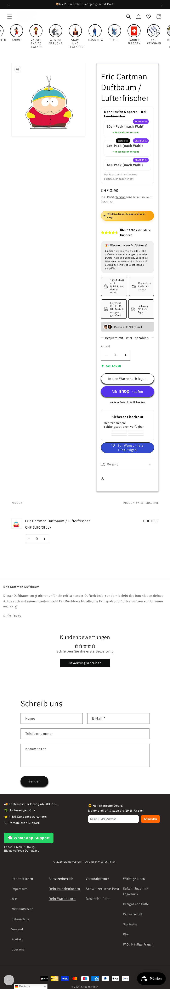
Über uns (17, 949)
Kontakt (17, 939)
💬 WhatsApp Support (29, 838)
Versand (120, 197)
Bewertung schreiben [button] (85, 663)
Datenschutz (20, 919)
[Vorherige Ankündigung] (8, 4)
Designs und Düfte (136, 904)
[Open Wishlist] (148, 17)
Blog (126, 934)
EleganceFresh (89, 986)
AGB (14, 899)
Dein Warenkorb (62, 898)
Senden (34, 781)
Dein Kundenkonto (64, 888)
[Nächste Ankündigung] (161, 4)
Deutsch (24, 986)
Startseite (130, 924)
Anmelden (150, 819)
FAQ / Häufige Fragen (138, 944)
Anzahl (105, 346)
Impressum (19, 889)
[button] (10, 17)
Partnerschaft (133, 914)
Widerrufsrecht (22, 909)
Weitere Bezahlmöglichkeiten (127, 402)
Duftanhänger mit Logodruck (136, 891)
